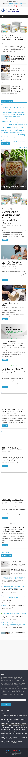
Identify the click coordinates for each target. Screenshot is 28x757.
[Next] (26, 169)
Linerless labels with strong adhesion (17, 67)
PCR (20, 130)
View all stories (23, 147)
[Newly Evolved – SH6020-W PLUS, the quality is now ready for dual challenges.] (5, 86)
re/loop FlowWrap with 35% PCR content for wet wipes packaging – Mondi (18, 59)
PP (2, 135)
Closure (2, 116)
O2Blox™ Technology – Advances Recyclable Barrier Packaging (12, 450)
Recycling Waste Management (10, 137)
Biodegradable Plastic (7, 112)
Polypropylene (5, 132)
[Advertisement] (14, 655)
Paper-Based (4, 130)
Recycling (21, 135)
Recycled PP (15, 134)
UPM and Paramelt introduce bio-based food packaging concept (13, 502)
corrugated (16, 116)
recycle (11, 134)
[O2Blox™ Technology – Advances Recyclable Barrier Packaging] (14, 431)
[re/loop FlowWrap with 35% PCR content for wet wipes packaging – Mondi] (5, 56)
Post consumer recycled (20, 132)
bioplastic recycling (9, 114)
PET (24, 130)
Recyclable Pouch (6, 134)
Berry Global (22, 107)
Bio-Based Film (5, 110)
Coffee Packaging (8, 116)
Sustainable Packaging (9, 141)
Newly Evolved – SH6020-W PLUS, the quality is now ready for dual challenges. (18, 89)
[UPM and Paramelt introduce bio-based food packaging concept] (14, 472)
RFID (20, 137)
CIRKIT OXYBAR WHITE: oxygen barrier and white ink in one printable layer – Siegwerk (14, 78)
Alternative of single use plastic (11, 105)
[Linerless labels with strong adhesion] (5, 66)
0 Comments (13, 63)
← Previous (5, 552)
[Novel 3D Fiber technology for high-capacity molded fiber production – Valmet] (14, 393)
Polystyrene (13, 132)
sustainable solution (21, 141)
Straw (16, 138)
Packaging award (18, 127)
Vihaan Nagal (15, 41)
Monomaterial (7, 127)
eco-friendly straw (15, 119)
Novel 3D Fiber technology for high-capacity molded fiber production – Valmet (13, 411)
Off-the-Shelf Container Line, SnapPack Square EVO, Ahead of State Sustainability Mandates (14, 38)
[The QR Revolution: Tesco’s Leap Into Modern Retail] (13, 613)
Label (11, 124)
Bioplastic (17, 112)
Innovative (6, 121)
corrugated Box (6, 119)
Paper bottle (14, 130)
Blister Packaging (19, 114)
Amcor (18, 107)
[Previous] (2, 169)
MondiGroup (22, 124)
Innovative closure (15, 122)
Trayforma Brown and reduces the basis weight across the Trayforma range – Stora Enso (13, 529)
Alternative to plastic (9, 107)
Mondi (15, 124)
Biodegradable (14, 110)
